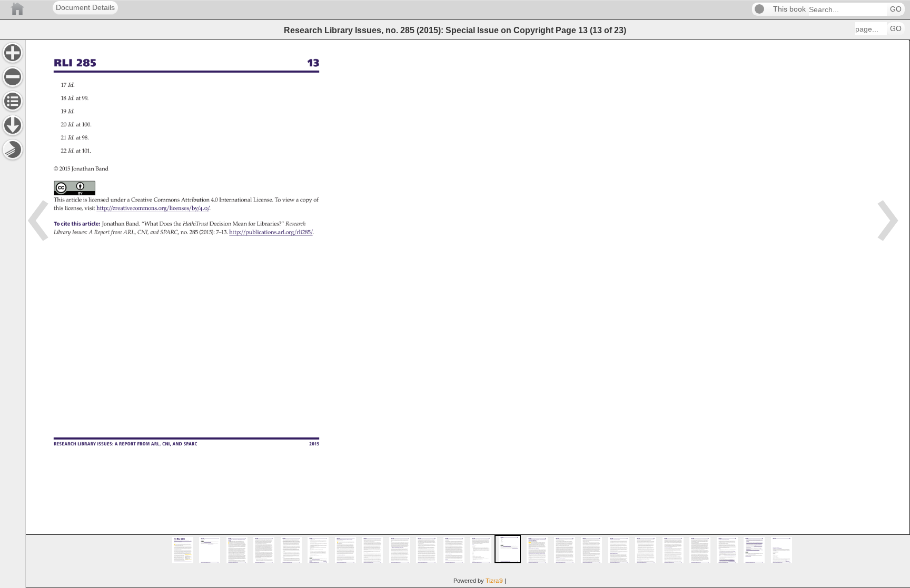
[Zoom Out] (12, 76)
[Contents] (12, 101)
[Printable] (12, 149)
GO (896, 9)
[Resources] (12, 125)
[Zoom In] (12, 52)
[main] (467, 313)
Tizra (494, 580)
